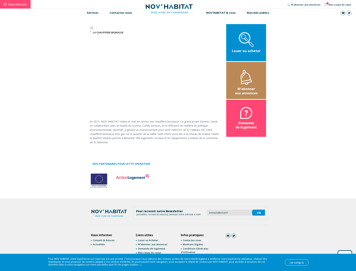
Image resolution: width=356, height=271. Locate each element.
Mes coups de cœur (340, 4)
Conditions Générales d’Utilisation (194, 250)
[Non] (307, 262)
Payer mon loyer (17, 4)
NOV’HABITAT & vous (221, 12)
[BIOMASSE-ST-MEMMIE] (121, 87)
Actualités (99, 244)
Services (92, 12)
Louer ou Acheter (148, 240)
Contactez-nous (121, 12)
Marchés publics (258, 12)
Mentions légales (193, 244)
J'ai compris (297, 262)
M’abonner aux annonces (305, 4)
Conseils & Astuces (104, 240)
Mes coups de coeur (149, 252)
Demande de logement (151, 248)
